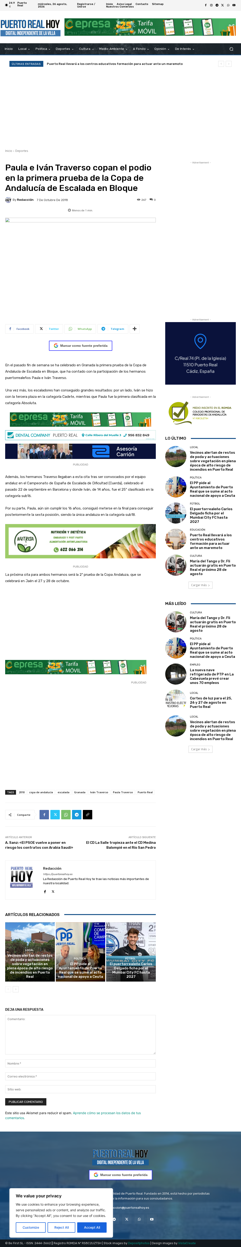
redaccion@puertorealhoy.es (128, 1207)
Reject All (61, 1227)
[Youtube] (234, 5)
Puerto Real (145, 792)
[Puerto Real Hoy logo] (120, 1157)
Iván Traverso (99, 792)
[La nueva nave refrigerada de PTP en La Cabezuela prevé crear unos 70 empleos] (175, 674)
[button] (231, 49)
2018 (21, 792)
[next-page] (16, 989)
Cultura (196, 556)
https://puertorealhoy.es (57, 874)
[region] (61, 1213)
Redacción (25, 199)
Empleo (195, 664)
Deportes (21, 151)
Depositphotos (139, 1243)
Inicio (8, 151)
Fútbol (130, 958)
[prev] (221, 64)
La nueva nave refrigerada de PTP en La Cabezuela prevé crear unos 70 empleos (212, 676)
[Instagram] (211, 5)
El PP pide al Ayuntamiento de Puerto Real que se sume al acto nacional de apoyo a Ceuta (80, 970)
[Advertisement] (120, 108)
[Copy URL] (87, 814)
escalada (63, 792)
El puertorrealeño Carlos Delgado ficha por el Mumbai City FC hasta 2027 (131, 970)
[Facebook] (206, 5)
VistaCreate (187, 1243)
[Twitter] (222, 5)
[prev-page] (8, 989)
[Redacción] (9, 200)
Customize (31, 1227)
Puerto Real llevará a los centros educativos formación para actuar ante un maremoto (115, 64)
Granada (79, 792)
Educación (197, 530)
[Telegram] (217, 5)
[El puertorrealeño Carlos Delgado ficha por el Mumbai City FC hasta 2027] (131, 952)
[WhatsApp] (228, 5)
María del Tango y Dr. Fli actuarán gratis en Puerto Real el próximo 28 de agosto (213, 567)
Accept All (92, 1227)
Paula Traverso (123, 792)
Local (29, 950)
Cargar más (199, 585)
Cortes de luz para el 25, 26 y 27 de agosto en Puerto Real (211, 702)
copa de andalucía (41, 792)
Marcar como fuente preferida (84, 345)
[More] (135, 329)
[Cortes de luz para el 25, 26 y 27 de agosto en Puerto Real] (175, 700)
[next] (229, 64)
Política (80, 958)
